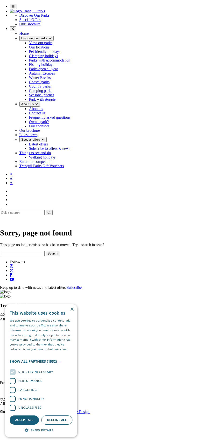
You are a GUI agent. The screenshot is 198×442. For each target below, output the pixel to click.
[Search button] (49, 212)
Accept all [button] (24, 420)
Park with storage (42, 99)
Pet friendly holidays (44, 51)
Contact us (37, 113)
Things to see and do (35, 153)
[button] (41, 361)
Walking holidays (42, 157)
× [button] (72, 309)
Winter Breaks (40, 78)
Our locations (39, 47)
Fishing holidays (41, 64)
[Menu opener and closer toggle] (13, 6)
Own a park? (39, 122)
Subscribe (74, 287)
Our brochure (29, 130)
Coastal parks (39, 82)
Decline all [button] (57, 420)
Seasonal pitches (41, 95)
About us (28, 104)
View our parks (40, 43)
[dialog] (41, 370)
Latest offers (38, 144)
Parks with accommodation (49, 60)
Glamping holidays (43, 56)
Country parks (40, 86)
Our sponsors (39, 126)
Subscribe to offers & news (49, 148)
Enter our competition (35, 161)
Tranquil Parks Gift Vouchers (41, 166)
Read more (17, 354)
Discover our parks (35, 38)
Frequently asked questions (49, 117)
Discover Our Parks (34, 15)
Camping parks (40, 91)
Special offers (31, 139)
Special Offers (30, 20)
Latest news (28, 135)
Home (24, 33)
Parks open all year (43, 69)
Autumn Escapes (42, 73)
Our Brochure (30, 24)
